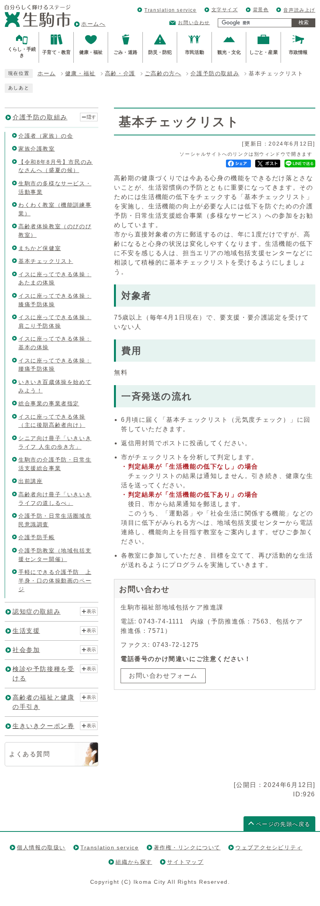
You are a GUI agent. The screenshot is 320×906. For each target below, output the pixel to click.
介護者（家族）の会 (45, 136)
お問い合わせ (194, 22)
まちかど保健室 (39, 248)
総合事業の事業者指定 (48, 403)
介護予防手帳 (36, 537)
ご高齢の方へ (163, 73)
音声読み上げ (299, 10)
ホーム (46, 73)
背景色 (261, 9)
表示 (91, 611)
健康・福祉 (80, 73)
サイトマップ (185, 862)
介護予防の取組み (214, 73)
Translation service (170, 10)
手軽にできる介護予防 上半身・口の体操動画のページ (54, 580)
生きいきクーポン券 (43, 726)
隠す (91, 117)
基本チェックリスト (45, 261)
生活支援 (26, 630)
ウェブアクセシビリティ (268, 847)
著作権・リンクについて (187, 847)
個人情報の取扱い (41, 847)
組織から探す (134, 862)
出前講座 (30, 481)
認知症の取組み (36, 611)
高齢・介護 (120, 73)
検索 (304, 22)
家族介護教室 (36, 149)
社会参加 (26, 650)
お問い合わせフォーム (163, 675)
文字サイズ (225, 9)
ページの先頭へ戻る (283, 824)
